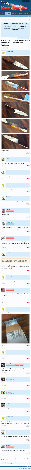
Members (26, 13)
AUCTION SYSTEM (21, 23)
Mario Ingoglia (9, 51)
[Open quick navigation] (29, 19)
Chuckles (8, 209)
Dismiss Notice (29, 23)
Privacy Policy (28, 468)
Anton (7, 158)
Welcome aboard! (13, 37)
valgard (8, 171)
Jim (7, 391)
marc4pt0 (8, 236)
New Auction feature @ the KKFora (22, 37)
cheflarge (8, 378)
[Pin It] (27, 153)
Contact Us (26, 466)
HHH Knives (9, 222)
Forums (8, 13)
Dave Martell (9, 363)
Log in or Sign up (26, 1)
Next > (6, 459)
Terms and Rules (21, 468)
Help (29, 466)
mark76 (7, 403)
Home (3, 13)
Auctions (20, 13)
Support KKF (14, 13)
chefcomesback (9, 288)
